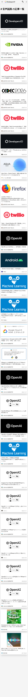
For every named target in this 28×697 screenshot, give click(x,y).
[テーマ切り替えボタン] (26, 2)
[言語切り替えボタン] (22, 1)
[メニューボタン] (2, 2)
